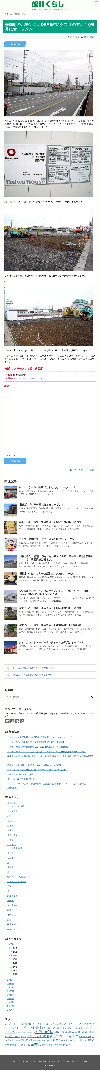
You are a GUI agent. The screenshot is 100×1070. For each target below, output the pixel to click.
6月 (11, 955)
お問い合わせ (54, 1061)
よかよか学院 (57, 1024)
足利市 (84, 1040)
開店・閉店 (89, 37)
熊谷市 (50, 1040)
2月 (11, 970)
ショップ (11, 840)
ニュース (11, 844)
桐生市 (18, 1040)
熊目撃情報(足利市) (40, 1040)
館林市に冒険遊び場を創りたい (56, 1045)
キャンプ (11, 821)
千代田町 (74, 1032)
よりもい (69, 1024)
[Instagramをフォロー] (12, 721)
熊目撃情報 (16, 848)
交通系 (10, 858)
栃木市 (12, 1040)
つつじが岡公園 (24, 1024)
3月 (11, 967)
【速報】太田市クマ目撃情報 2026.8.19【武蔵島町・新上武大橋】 (38, 747)
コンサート (60, 1028)
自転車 (10, 901)
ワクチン (19, 1032)
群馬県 (56, 1040)
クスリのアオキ (79, 470)
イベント (11, 803)
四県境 (10, 867)
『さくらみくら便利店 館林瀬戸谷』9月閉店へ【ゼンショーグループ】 (40, 737)
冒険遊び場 (66, 1032)
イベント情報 (17, 806)
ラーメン (10, 1032)
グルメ (10, 825)
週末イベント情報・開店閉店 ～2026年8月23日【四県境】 (34, 765)
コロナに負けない (49, 1028)
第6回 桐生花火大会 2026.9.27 (21, 779)
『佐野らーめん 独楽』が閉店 (21, 774)
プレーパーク (86, 1028)
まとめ (10, 853)
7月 (11, 952)
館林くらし (48, 4)
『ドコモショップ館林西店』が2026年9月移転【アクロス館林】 (37, 770)
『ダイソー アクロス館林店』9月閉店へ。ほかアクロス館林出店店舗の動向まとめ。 (46, 752)
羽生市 (63, 1040)
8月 (11, 948)
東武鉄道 (88, 1037)
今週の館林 (44, 1032)
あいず (8, 1024)
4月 (11, 963)
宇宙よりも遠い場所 (16, 881)
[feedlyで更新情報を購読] (17, 721)
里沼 (7, 1045)
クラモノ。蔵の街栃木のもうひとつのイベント (34, 668)
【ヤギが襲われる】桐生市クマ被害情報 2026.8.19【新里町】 (36, 742)
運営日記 (11, 915)
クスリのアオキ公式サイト (31, 378)
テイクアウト (76, 1028)
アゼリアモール (15, 1028)
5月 (11, 959)
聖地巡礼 (69, 1040)
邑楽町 (91, 1040)
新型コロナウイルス (64, 1036)
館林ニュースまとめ (20, 1045)
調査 (9, 910)
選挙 (9, 920)
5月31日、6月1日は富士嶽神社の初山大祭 (32, 675)
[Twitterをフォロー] (7, 721)
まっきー (46, 1024)
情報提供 (42, 1061)
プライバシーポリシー (70, 1061)
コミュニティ (13, 835)
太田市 (23, 1037)
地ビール (11, 872)
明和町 (82, 1037)
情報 (9, 886)
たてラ (14, 1024)
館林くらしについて (28, 1061)
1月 (11, 974)
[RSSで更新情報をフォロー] (22, 721)
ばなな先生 (36, 1024)
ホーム (15, 1061)
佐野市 (57, 1032)
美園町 (91, 470)
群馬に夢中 (12, 896)
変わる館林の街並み (16, 877)
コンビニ (68, 1028)
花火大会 (76, 1040)
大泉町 (17, 1037)
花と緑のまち (13, 905)
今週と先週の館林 (28, 1032)
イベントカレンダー (16, 811)
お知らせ (11, 816)
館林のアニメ (13, 929)
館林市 (36, 1044)
